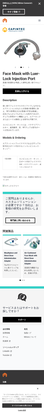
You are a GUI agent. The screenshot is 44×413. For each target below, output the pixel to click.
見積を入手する (22, 91)
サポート (22, 319)
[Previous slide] (15, 67)
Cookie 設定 (22, 410)
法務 (4, 382)
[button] (21, 67)
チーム (5, 337)
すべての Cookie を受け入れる (22, 405)
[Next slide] (28, 67)
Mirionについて (30, 337)
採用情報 (6, 333)
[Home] (5, 20)
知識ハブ (27, 333)
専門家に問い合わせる (20, 220)
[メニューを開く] (39, 20)
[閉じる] (37, 388)
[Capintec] (22, 29)
